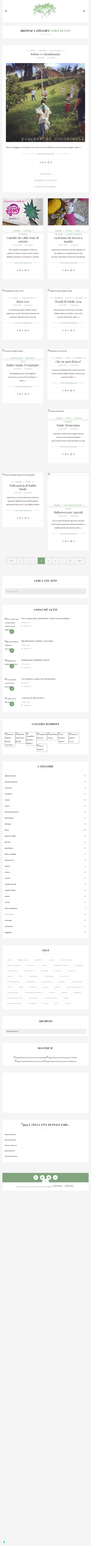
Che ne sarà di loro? (68, 361)
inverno (62, 982)
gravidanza (9, 848)
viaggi (67, 1003)
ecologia (58, 971)
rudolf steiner (10, 890)
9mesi (9, 960)
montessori (9, 860)
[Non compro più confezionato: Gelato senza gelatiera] (12, 624)
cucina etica (29, 971)
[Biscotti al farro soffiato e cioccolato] (12, 645)
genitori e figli (10, 836)
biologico (31, 965)
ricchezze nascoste (15, 998)
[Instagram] (55, 1177)
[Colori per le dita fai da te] (12, 700)
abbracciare (23, 960)
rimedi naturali (10, 884)
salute (7, 896)
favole (9, 976)
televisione (32, 1003)
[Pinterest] (48, 162)
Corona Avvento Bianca (45, 186)
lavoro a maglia (74, 234)
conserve (8, 788)
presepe (64, 992)
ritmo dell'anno (51, 998)
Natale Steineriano (68, 425)
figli (20, 976)
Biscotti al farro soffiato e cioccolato (37, 640)
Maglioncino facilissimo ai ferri (35, 659)
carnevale (79, 965)
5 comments (74, 305)
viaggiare (8, 932)
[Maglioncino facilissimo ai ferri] (12, 662)
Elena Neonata (10, 1151)
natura (42, 50)
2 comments (29, 245)
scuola (7, 902)
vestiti (56, 1003)
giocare (27, 231)
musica (7, 866)
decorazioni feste (73, 505)
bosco (44, 965)
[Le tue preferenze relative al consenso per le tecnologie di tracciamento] (4, 1542)
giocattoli (64, 976)
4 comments (28, 305)
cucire (68, 231)
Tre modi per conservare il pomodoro (38, 678)
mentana (32, 987)
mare (21, 987)
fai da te (71, 971)
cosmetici (8, 794)
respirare (77, 992)
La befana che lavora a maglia (68, 239)
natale (57, 987)
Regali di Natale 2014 (68, 301)
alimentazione (10, 776)
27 (70, 561)
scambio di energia (14, 1003)
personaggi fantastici (33, 992)
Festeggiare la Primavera (45, 180)
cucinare (44, 971)
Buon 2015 (22, 301)
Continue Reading (45, 154)
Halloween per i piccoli (68, 512)
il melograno (46, 982)
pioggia (52, 992)
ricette (7, 878)
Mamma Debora (10, 1134)
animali (51, 960)
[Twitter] (43, 1177)
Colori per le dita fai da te (32, 697)
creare (16, 231)
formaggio (33, 976)
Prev (11, 561)
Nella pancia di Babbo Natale (22, 487)
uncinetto (9, 926)
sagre (66, 998)
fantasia (58, 298)
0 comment (51, 58)
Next (80, 561)
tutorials (23, 234)
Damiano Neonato (11, 1156)
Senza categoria (11, 908)
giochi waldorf (13, 982)
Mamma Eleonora (11, 1145)
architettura (66, 960)
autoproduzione (11, 782)
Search (84, 591)
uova (45, 1003)
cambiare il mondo (60, 965)
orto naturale (13, 992)
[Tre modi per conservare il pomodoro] (12, 683)
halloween (30, 982)
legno (9, 987)
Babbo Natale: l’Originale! (23, 365)
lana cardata (77, 982)
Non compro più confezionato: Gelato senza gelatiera (45, 618)
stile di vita (61, 30)
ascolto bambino (14, 965)
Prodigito (48, 1187)
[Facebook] (36, 1177)
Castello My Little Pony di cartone (23, 239)
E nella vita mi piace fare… (49, 1124)
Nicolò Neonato (10, 1140)
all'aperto (38, 960)
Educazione (16, 358)
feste (32, 50)
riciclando (33, 998)
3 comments (74, 245)
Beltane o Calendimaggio (45, 54)
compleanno (12, 971)
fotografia (49, 976)
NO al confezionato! (74, 987)
